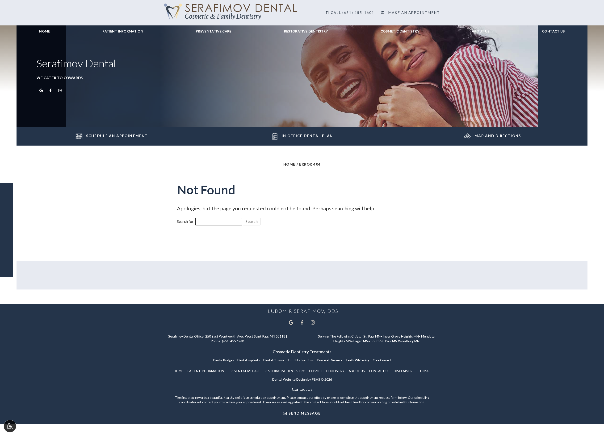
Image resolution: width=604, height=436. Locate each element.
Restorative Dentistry (306, 31)
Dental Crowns (273, 360)
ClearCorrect (382, 360)
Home (44, 31)
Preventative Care (213, 31)
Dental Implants (248, 360)
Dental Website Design (289, 379)
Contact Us (553, 31)
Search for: (185, 221)
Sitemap (424, 371)
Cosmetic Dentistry (400, 31)
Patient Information (122, 31)
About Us (481, 31)
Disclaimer (403, 371)
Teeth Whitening (357, 360)
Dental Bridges (223, 360)
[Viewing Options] (10, 426)
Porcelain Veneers (329, 360)
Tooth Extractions (301, 360)
